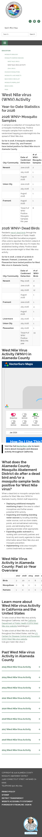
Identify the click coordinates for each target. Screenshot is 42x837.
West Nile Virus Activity (17, 65)
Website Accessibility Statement (17, 801)
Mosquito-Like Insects (13, 75)
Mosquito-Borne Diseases (14, 58)
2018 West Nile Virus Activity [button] (16, 719)
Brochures (9, 86)
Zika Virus (11, 68)
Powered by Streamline (13, 805)
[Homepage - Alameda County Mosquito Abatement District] (21, 10)
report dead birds (18, 233)
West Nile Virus (13, 61)
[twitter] (30, 22)
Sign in (28, 805)
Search (32, 34)
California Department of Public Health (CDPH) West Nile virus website (20, 623)
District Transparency (12, 798)
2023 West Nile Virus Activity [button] (16, 687)
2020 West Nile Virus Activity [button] (16, 708)
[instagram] (34, 22)
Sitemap (5, 795)
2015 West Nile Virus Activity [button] (16, 750)
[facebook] (38, 22)
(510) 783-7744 (11, 28)
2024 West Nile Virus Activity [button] (16, 677)
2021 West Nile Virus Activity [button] (16, 698)
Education (6, 51)
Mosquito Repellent (12, 82)
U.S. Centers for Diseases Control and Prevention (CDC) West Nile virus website (21, 636)
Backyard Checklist (12, 79)
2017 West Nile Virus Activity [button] (16, 729)
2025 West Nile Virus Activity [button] (16, 667)
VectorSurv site (23, 446)
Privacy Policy (8, 792)
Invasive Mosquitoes (12, 72)
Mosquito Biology (11, 54)
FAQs (6, 89)
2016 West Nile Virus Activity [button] (16, 739)
